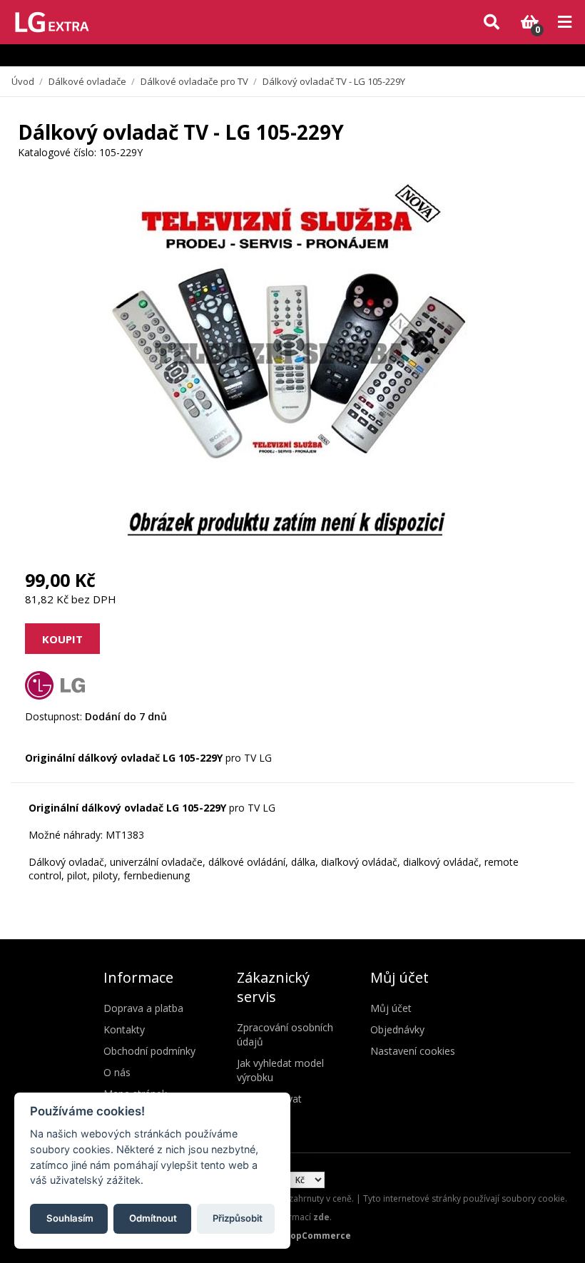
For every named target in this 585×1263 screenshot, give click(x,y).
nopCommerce (318, 1235)
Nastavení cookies (412, 1051)
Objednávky (397, 1029)
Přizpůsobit (238, 1218)
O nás (117, 1072)
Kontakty (124, 1029)
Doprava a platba (143, 1008)
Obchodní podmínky (149, 1051)
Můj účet (391, 1008)
